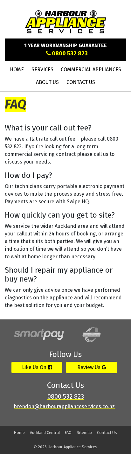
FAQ (68, 432)
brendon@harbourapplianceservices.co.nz (64, 406)
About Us (47, 82)
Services (42, 69)
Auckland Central (45, 432)
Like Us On (35, 367)
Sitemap (84, 432)
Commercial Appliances (91, 69)
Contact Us (80, 82)
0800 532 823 (69, 53)
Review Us (89, 367)
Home (17, 69)
